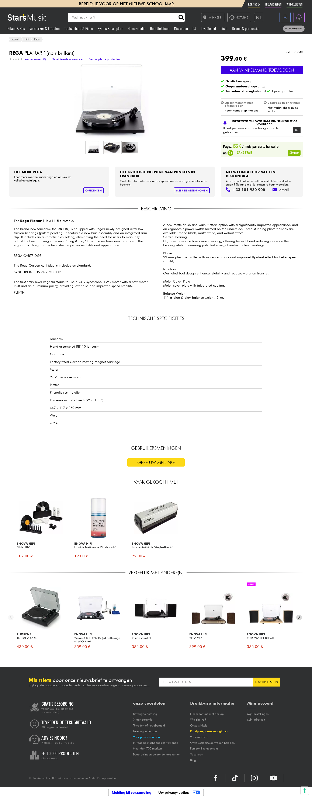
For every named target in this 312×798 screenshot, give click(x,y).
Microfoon (181, 28)
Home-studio (137, 28)
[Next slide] (299, 617)
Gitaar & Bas (16, 28)
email (284, 189)
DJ (195, 28)
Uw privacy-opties (173, 792)
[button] (93, 147)
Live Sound (209, 28)
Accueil (15, 39)
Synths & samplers (111, 28)
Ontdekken (93, 190)
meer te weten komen (192, 190)
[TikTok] (235, 778)
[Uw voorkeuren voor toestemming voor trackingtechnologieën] (305, 791)
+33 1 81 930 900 (63, 742)
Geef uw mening (156, 462)
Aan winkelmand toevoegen (262, 70)
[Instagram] (254, 778)
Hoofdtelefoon (160, 28)
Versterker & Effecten (45, 28)
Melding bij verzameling (131, 792)
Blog (193, 760)
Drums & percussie (245, 28)
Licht (224, 28)
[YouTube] (273, 778)
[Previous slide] (11, 617)
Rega (36, 39)
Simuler (294, 152)
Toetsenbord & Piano (79, 28)
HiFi (27, 39)
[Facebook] (215, 778)
